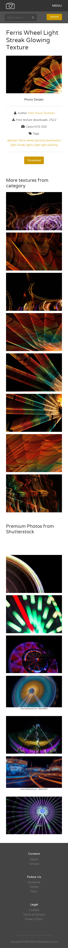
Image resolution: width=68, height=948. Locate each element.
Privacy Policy (34, 919)
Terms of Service (34, 914)
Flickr (34, 891)
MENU (57, 6)
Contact (34, 864)
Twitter (34, 887)
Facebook (34, 882)
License (34, 910)
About (34, 859)
